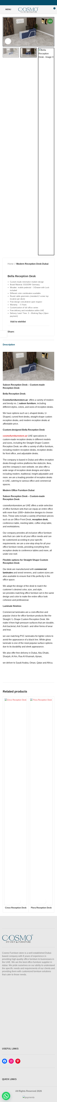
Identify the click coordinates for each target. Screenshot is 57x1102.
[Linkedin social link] (22, 332)
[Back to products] (12, 270)
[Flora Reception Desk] (41, 801)
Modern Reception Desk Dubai (32, 264)
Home (11, 264)
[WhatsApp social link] (26, 332)
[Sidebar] (3, 334)
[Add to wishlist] (18, 901)
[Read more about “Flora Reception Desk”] (37, 901)
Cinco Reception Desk (15, 907)
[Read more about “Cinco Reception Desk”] (12, 901)
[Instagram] (11, 1061)
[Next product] (16, 270)
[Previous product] (9, 270)
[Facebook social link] (25, 3)
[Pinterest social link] (32, 3)
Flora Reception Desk (41, 907)
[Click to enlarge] (8, 41)
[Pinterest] (17, 1061)
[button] (5, 32)
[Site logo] (28, 9)
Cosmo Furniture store (13, 953)
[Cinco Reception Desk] (15, 801)
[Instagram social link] (28, 3)
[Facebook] (4, 1061)
